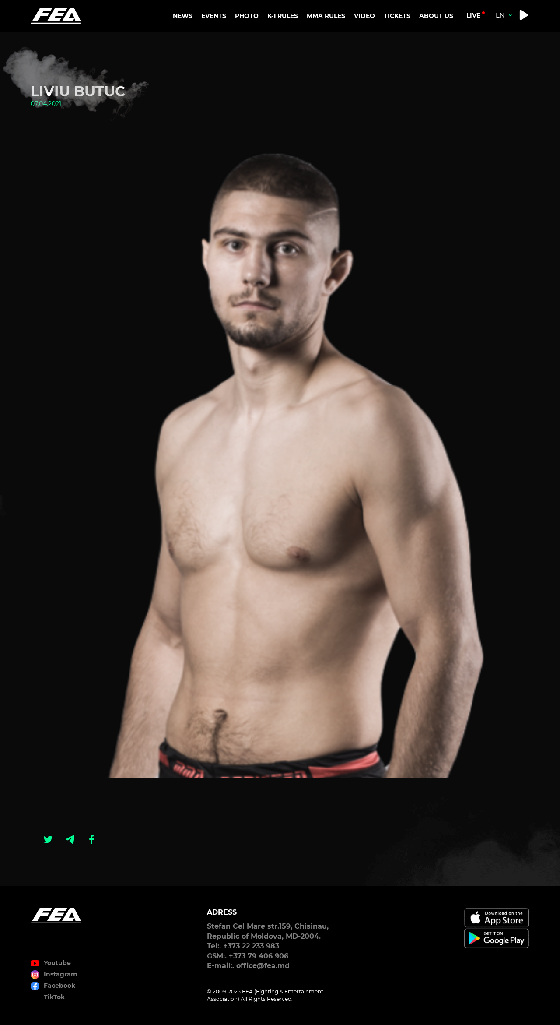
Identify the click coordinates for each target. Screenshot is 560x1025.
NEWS (182, 16)
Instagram (60, 974)
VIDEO (364, 16)
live (473, 15)
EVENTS (213, 16)
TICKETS (397, 16)
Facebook (59, 986)
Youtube (57, 963)
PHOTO (247, 16)
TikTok (54, 997)
